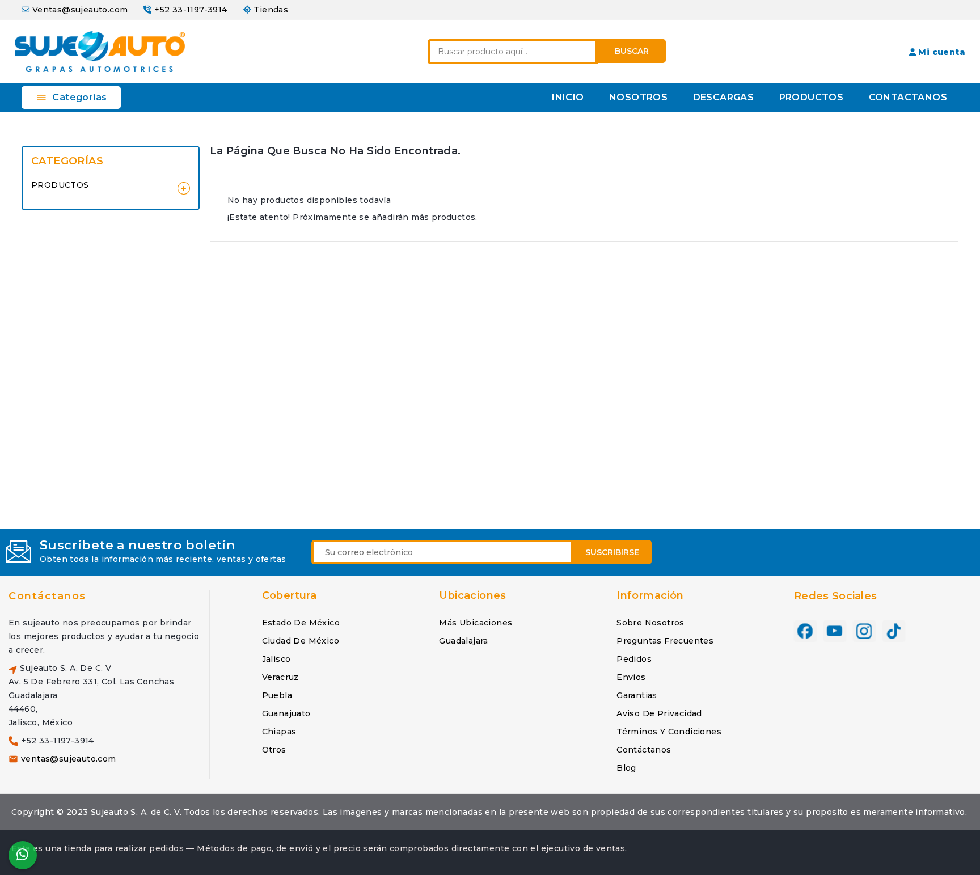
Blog (626, 768)
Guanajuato (286, 713)
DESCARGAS (723, 97)
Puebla (277, 695)
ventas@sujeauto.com (68, 759)
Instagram (864, 631)
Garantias (636, 695)
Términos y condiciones (668, 731)
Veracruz (280, 677)
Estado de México (301, 623)
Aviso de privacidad (659, 713)
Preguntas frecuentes (664, 641)
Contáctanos (47, 596)
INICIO (568, 97)
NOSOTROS (638, 97)
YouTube (834, 631)
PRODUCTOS (811, 97)
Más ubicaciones (475, 623)
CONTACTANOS (908, 97)
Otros (274, 750)
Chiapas (279, 731)
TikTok (893, 631)
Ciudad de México (300, 641)
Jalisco (276, 659)
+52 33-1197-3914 (190, 10)
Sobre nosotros (650, 623)
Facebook (805, 631)
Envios (630, 677)
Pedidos (634, 659)
